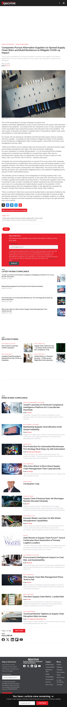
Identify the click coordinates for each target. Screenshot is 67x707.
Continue (42, 703)
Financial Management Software (33, 402)
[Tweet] (16, 205)
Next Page (19, 630)
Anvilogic (30, 471)
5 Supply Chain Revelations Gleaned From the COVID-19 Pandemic (12, 358)
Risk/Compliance (22, 44)
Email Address (14, 243)
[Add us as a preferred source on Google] (20, 205)
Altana (29, 582)
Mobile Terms (52, 258)
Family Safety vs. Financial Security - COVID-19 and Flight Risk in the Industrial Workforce (43, 358)
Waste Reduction (29, 515)
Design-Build (27, 444)
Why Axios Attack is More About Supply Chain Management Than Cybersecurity (24, 310)
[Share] (7, 205)
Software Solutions (8, 343)
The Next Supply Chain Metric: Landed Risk (43, 596)
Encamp (29, 523)
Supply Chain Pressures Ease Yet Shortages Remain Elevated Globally (43, 499)
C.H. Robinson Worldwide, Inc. (36, 619)
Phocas (29, 432)
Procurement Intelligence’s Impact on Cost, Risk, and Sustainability (43, 558)
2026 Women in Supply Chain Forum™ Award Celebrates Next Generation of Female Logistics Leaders (44, 540)
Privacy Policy (16, 260)
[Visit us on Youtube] (21, 639)
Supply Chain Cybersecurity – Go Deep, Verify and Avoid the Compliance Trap (44, 348)
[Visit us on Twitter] (8, 639)
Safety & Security (8, 44)
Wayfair (29, 563)
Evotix (29, 599)
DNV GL (7, 66)
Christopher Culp (31, 484)
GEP (28, 504)
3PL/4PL (25, 535)
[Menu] (63, 3)
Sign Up (14, 263)
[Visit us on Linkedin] (12, 639)
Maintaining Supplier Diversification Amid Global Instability (22, 286)
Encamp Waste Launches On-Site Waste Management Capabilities (42, 519)
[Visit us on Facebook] (3, 639)
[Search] (59, 3)
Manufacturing (28, 496)
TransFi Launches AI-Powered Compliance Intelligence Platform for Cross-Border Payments (28, 275)
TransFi (29, 412)
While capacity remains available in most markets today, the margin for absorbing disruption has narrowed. (44, 622)
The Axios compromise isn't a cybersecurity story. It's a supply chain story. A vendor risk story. (44, 475)
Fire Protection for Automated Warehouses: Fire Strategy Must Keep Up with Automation (27, 298)
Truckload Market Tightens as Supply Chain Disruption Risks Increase (43, 615)
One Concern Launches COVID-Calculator (10, 347)
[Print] (3, 205)
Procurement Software (31, 424)
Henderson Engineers (34, 452)
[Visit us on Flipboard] (16, 639)
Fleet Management (29, 611)
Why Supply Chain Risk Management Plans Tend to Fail (43, 578)
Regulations (27, 481)
